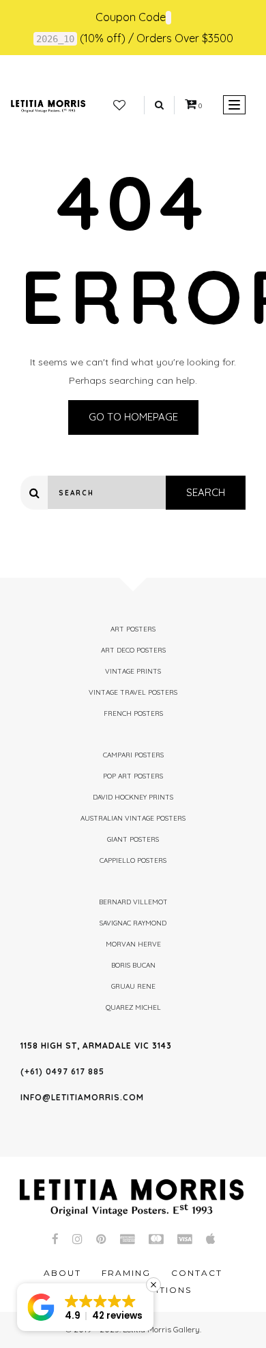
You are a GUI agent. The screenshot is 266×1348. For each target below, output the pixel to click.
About (62, 1273)
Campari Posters (133, 755)
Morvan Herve (133, 944)
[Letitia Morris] (48, 105)
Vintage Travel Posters (133, 692)
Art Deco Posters (133, 650)
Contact (196, 1273)
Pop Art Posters (133, 776)
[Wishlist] (119, 105)
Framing (126, 1273)
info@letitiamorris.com (82, 1097)
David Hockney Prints (133, 797)
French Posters (133, 713)
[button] (85, 1307)
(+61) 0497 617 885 (62, 1071)
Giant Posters (133, 839)
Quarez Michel (133, 1007)
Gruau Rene (133, 986)
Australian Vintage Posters (133, 818)
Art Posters (133, 629)
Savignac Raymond (133, 923)
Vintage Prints (133, 671)
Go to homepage (133, 416)
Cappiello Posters (133, 860)
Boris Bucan (133, 965)
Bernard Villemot (133, 902)
